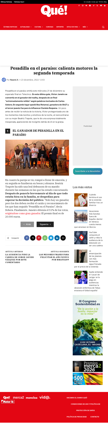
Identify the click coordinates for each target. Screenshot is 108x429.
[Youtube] (100, 5)
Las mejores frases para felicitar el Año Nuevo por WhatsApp (54, 257)
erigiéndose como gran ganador (22, 213)
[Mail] (86, 5)
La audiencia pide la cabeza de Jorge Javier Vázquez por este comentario (19, 258)
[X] (97, 5)
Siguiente (44, 224)
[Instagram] (82, 5)
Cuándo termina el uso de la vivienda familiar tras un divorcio (96, 199)
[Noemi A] (4, 80)
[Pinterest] (38, 238)
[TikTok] (93, 5)
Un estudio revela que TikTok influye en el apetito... (87, 2)
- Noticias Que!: (18, 2)
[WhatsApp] (45, 238)
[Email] (63, 238)
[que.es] (54, 11)
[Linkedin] (57, 238)
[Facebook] (79, 5)
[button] (103, 27)
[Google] (104, 5)
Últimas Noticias (6, 2)
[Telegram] (90, 5)
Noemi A (14, 80)
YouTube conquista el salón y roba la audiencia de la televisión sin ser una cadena (96, 239)
